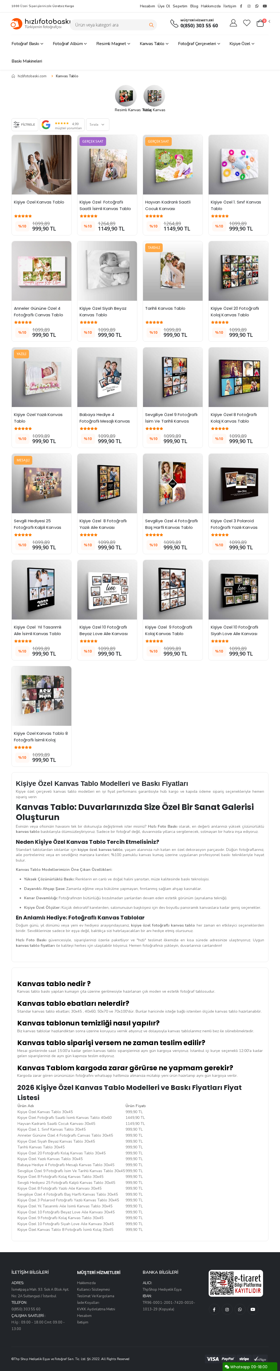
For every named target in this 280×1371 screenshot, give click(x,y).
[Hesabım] (233, 23)
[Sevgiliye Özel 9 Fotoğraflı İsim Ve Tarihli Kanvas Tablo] (173, 377)
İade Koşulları (88, 1302)
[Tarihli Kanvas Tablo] (173, 271)
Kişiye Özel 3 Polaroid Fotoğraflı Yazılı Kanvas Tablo (235, 527)
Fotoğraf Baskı (25, 44)
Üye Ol (164, 6)
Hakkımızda (211, 6)
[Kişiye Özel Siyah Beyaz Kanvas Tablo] (107, 271)
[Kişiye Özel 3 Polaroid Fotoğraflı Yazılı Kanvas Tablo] (238, 483)
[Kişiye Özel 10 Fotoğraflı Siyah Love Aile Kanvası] (238, 590)
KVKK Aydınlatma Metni (96, 1309)
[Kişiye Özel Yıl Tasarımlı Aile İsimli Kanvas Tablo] (41, 590)
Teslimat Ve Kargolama (95, 1296)
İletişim (229, 6)
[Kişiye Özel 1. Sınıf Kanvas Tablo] (238, 164)
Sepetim (180, 6)
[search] (151, 24)
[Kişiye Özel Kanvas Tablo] (41, 164)
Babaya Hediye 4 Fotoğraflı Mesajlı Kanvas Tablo (105, 421)
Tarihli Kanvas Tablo (165, 308)
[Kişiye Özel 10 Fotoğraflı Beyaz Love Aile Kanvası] (107, 590)
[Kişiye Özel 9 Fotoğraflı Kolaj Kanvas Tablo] (173, 590)
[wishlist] (246, 23)
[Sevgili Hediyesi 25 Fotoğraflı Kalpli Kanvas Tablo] (41, 483)
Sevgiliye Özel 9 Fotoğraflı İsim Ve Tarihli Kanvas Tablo (172, 421)
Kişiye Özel (239, 44)
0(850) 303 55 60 (199, 25)
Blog (194, 6)
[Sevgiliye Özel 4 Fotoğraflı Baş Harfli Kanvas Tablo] (173, 483)
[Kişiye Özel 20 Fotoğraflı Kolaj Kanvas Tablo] (238, 271)
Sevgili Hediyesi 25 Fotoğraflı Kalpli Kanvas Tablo (38, 527)
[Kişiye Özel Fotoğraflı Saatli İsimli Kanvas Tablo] (107, 164)
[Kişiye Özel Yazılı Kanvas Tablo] (41, 377)
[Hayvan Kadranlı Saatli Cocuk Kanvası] (173, 164)
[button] (263, 23)
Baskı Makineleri (26, 61)
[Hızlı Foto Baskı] (42, 24)
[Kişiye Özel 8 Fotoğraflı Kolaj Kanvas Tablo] (238, 377)
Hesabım (147, 6)
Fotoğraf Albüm (68, 44)
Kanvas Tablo (152, 44)
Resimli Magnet (111, 44)
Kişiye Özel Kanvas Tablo (39, 202)
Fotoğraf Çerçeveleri (197, 44)
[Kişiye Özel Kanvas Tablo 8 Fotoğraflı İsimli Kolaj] (41, 696)
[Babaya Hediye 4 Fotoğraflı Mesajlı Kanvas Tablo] (107, 377)
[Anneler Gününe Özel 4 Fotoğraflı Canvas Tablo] (41, 271)
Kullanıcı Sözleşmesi (93, 1289)
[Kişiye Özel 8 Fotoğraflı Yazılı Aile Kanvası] (107, 483)
